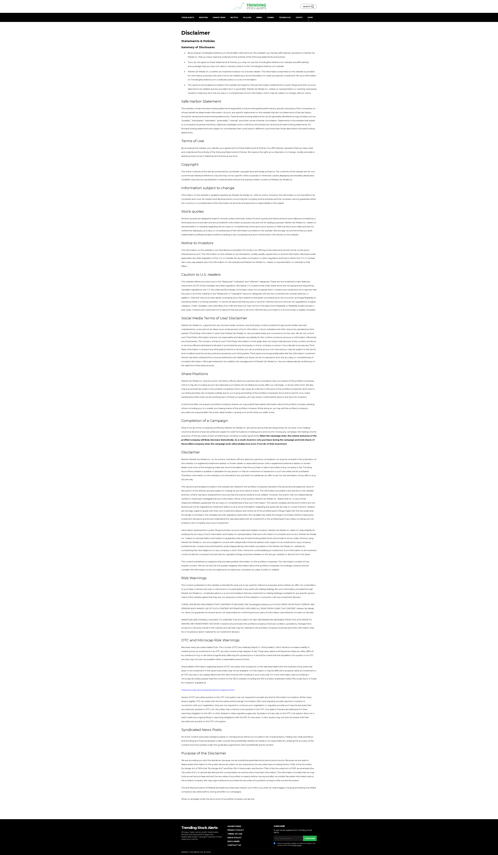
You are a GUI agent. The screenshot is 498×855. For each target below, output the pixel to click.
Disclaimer (233, 841)
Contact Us (234, 845)
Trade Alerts (187, 17)
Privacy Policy (235, 830)
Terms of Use (234, 834)
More (310, 17)
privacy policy (297, 845)
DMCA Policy (234, 837)
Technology (285, 17)
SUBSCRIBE (310, 838)
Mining (259, 17)
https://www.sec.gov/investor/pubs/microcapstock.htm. (208, 690)
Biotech (234, 17)
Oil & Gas (247, 17)
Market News (219, 17)
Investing (203, 17)
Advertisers (234, 826)
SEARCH (307, 6)
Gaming (270, 17)
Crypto (299, 17)
